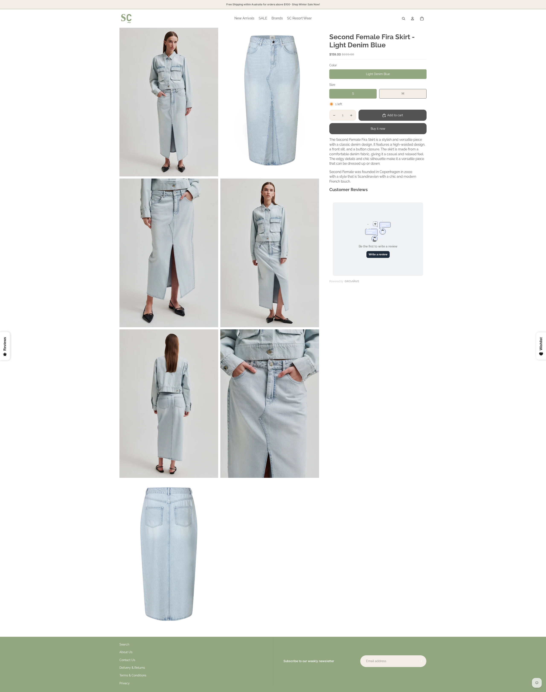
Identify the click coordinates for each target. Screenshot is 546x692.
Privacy (124, 683)
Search (124, 644)
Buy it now (378, 129)
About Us (125, 652)
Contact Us (127, 660)
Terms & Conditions (132, 675)
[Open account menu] (412, 18)
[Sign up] (421, 661)
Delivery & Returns (132, 667)
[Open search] (403, 18)
